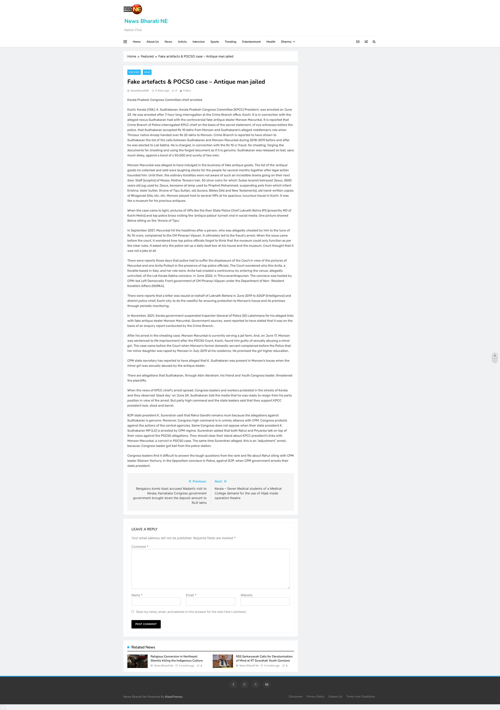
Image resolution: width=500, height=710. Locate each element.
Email (191, 595)
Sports (215, 42)
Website (246, 595)
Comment (139, 547)
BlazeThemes (173, 696)
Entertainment (251, 42)
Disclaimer (296, 696)
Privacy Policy (315, 696)
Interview (199, 42)
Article (182, 42)
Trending (230, 42)
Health (270, 42)
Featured (134, 72)
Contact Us (335, 696)
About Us (152, 42)
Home (137, 42)
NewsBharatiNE (140, 90)
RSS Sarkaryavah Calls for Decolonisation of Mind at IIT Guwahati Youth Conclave (264, 658)
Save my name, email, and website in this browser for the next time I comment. (191, 612)
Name (137, 595)
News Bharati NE (146, 21)
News (168, 42)
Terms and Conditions (360, 696)
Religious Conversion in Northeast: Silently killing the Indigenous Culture (177, 658)
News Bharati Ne (163, 665)
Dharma (286, 42)
